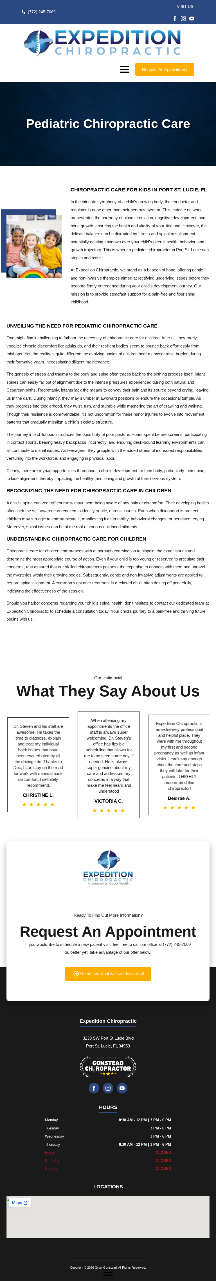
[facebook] (174, 18)
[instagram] (183, 18)
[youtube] (191, 18)
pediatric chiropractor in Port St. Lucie (166, 249)
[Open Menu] (124, 69)
